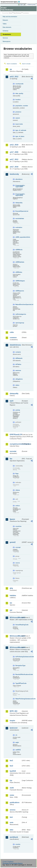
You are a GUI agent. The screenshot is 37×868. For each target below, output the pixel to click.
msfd (12, 788)
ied (11, 610)
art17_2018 (14, 167)
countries (18, 526)
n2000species (18, 291)
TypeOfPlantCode (18, 683)
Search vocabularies (12, 63)
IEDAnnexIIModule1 (15, 617)
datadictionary (15, 345)
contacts (18, 352)
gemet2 (13, 542)
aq (11, 69)
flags (16, 473)
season (17, 118)
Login (21, 4)
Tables (5, 24)
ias (11, 603)
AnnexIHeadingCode (18, 624)
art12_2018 (14, 145)
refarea (17, 490)
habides (13, 595)
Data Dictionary (17, 13)
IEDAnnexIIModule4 (15, 647)
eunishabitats (18, 218)
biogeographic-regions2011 (18, 194)
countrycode (18, 84)
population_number (18, 105)
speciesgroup (18, 323)
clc (16, 735)
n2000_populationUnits (18, 237)
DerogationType (18, 665)
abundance (18, 179)
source (17, 563)
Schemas (5, 31)
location (18, 99)
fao (11, 459)
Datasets (5, 20)
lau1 (11, 760)
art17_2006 (14, 152)
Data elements (7, 27)
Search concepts (26, 63)
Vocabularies (7, 34)
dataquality (18, 202)
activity (17, 410)
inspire (12, 720)
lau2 (11, 766)
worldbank (14, 837)
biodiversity (14, 174)
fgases (12, 519)
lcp (11, 780)
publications (14, 802)
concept (17, 547)
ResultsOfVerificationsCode (18, 674)
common (13, 337)
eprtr (11, 401)
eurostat (13, 451)
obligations (18, 379)
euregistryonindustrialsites (15, 444)
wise (11, 830)
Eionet (10, 13)
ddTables (18, 364)
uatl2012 (18, 750)
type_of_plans (18, 136)
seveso (12, 810)
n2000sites (18, 272)
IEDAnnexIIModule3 (15, 636)
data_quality (18, 93)
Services (5, 38)
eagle (17, 742)
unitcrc (17, 505)
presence (18, 112)
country (17, 844)
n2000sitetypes (18, 281)
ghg (11, 588)
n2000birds (18, 249)
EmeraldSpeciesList (18, 211)
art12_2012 (14, 76)
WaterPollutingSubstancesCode (18, 699)
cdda (12, 332)
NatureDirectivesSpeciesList (18, 304)
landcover (14, 728)
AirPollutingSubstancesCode (18, 656)
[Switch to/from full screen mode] (25, 5)
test (11, 817)
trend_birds (18, 124)
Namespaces (6, 41)
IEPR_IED (13, 711)
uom (11, 822)
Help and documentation (10, 16)
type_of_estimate (18, 130)
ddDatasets (18, 358)
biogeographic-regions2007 (18, 186)
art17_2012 (14, 159)
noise (12, 795)
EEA (11, 2)
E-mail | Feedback (8, 861)
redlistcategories (18, 314)
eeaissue (18, 370)
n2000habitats (18, 262)
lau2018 (13, 771)
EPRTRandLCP (15, 434)
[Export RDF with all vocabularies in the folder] (31, 79)
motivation (18, 227)
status (17, 385)
